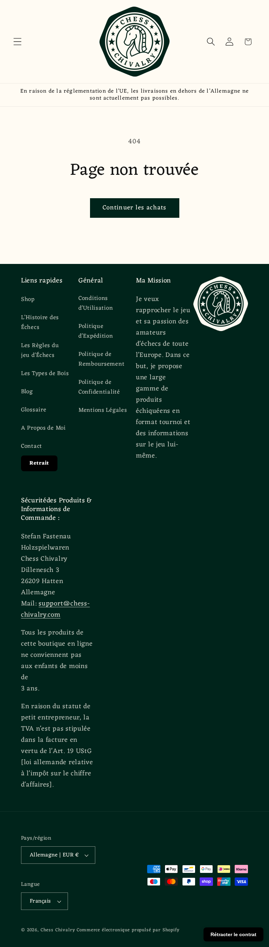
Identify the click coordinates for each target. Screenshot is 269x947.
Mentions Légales (102, 410)
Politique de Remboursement (101, 359)
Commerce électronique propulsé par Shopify (128, 930)
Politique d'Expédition (95, 331)
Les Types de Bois (45, 373)
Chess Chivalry (58, 930)
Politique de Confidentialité (99, 387)
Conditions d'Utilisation (95, 304)
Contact (31, 446)
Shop (28, 300)
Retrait (39, 463)
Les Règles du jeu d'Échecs (40, 350)
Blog (27, 392)
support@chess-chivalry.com (55, 609)
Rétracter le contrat (233, 934)
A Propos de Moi (43, 428)
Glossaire (33, 410)
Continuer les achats (135, 207)
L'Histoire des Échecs (40, 323)
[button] (17, 42)
